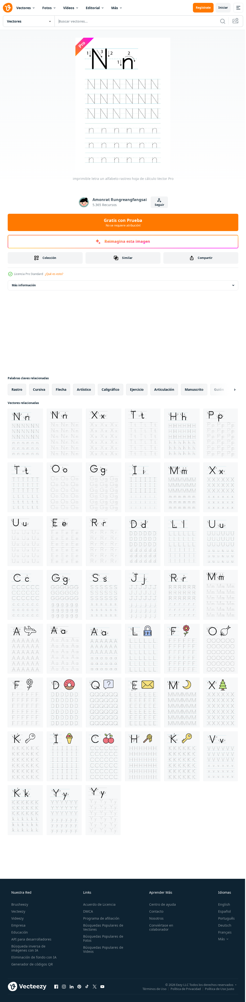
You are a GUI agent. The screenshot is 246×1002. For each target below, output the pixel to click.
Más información (24, 285)
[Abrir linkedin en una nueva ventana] (72, 986)
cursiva (39, 389)
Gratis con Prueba (121, 222)
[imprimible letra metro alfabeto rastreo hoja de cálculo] (182, 487)
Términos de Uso (151, 988)
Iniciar (219, 8)
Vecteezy (18, 911)
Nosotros (154, 918)
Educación (19, 932)
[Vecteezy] (7, 7)
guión (219, 389)
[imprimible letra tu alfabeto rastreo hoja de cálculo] (25, 541)
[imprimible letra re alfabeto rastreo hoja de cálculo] (142, 541)
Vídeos (68, 8)
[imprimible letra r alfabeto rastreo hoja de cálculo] (103, 541)
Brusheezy (19, 904)
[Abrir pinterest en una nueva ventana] (79, 986)
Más (114, 8)
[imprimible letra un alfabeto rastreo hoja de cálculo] (25, 433)
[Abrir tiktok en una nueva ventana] (87, 986)
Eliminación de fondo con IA (33, 957)
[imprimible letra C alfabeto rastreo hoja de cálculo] (25, 595)
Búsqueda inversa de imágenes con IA (28, 948)
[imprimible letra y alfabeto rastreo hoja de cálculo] (64, 810)
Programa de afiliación (100, 918)
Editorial (93, 8)
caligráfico (110, 389)
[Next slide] (227, 389)
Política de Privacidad (182, 988)
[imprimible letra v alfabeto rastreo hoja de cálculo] (220, 756)
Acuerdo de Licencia (98, 904)
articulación (164, 389)
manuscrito (194, 389)
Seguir (157, 205)
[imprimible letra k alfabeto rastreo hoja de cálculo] (25, 756)
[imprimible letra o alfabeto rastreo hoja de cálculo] (64, 487)
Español (221, 911)
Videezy (17, 918)
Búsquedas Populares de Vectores (102, 927)
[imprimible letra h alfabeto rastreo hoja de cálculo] (182, 433)
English (221, 904)
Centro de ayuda (160, 904)
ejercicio (137, 389)
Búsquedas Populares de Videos (102, 949)
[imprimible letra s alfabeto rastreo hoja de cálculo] (103, 595)
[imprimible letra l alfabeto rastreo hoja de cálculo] (182, 541)
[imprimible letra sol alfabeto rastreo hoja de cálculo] (103, 487)
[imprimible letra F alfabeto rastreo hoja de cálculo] (182, 649)
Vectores (23, 8)
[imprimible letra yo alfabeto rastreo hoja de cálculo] (142, 487)
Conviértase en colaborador (159, 927)
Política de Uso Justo (216, 988)
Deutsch (221, 925)
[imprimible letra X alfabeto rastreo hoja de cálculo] (103, 433)
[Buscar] (219, 21)
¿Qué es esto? (54, 274)
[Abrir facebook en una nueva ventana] (56, 986)
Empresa (18, 925)
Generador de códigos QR (31, 964)
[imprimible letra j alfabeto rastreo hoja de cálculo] (142, 595)
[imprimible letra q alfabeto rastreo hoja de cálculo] (103, 702)
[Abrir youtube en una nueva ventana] (102, 986)
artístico (84, 389)
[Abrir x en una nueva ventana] (95, 986)
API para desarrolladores (31, 939)
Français (221, 932)
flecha (61, 389)
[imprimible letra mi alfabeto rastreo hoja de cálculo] (64, 541)
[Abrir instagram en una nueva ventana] (64, 986)
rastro (17, 389)
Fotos (47, 8)
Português (223, 918)
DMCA (87, 911)
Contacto (154, 911)
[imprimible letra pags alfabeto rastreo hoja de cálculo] (220, 433)
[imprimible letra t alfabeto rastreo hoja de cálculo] (142, 433)
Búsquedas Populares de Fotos (102, 938)
